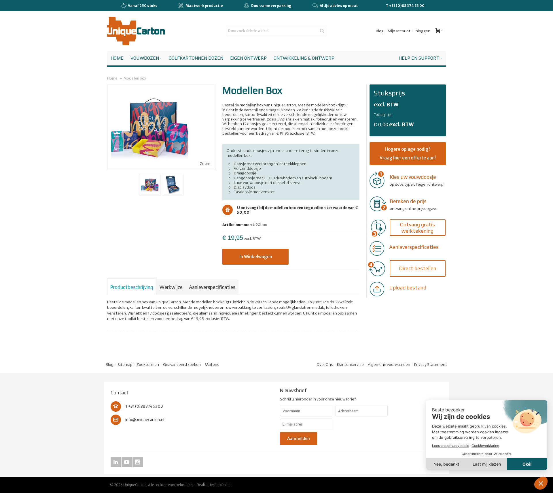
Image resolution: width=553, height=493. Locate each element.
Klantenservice (350, 364)
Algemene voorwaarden (389, 364)
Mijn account (399, 31)
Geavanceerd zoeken (182, 364)
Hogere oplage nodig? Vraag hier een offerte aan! (408, 153)
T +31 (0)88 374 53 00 (405, 5)
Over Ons (325, 364)
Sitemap (125, 364)
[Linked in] (116, 462)
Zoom (205, 163)
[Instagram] (137, 462)
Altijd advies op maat (339, 5)
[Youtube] (127, 462)
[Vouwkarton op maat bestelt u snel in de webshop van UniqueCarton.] (136, 31)
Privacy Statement (430, 364)
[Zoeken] (322, 31)
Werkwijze (171, 287)
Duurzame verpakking (271, 5)
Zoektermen (148, 364)
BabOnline (223, 485)
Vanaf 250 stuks (142, 5)
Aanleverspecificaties (212, 287)
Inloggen (422, 31)
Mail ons (212, 364)
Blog (380, 31)
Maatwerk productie (204, 5)
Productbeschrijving (131, 287)
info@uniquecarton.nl (144, 419)
